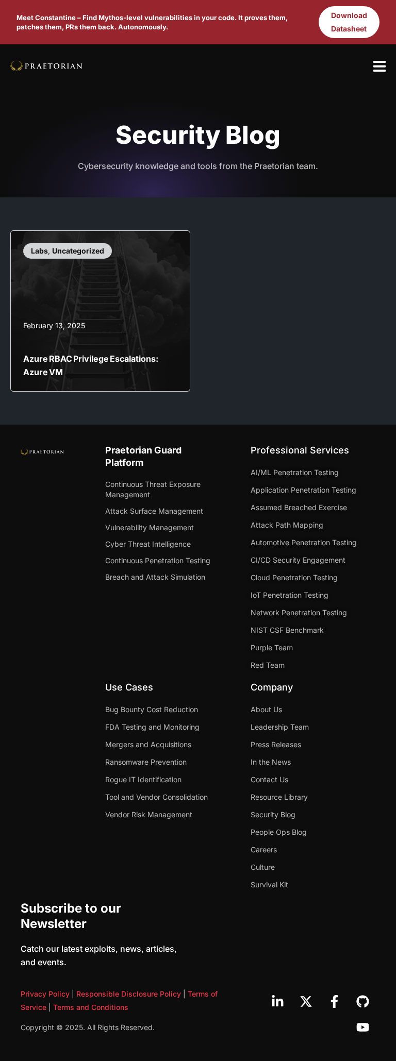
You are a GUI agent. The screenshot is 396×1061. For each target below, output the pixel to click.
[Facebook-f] (334, 1001)
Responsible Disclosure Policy (128, 993)
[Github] (362, 1001)
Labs (39, 250)
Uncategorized (78, 250)
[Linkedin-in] (277, 1001)
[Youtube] (362, 1027)
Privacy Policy (45, 993)
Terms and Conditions (90, 1007)
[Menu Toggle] (379, 66)
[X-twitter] (306, 1001)
